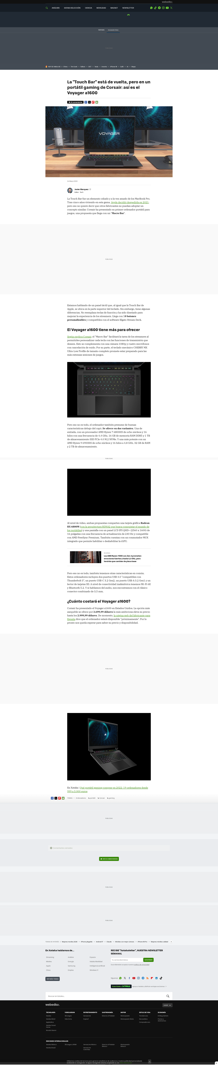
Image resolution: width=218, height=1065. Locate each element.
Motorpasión (125, 1016)
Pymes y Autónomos (162, 1020)
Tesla (96, 66)
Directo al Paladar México (108, 1045)
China (65, 66)
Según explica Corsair (79, 336)
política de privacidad (141, 964)
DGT (89, 66)
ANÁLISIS (55, 7)
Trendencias (143, 1016)
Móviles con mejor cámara (124, 942)
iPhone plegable (87, 942)
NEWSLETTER (128, 7)
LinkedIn (156, 977)
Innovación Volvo (113, 30)
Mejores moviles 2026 (70, 942)
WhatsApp (151, 7)
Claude (109, 942)
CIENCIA (88, 7)
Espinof (86, 1019)
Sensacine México (89, 1044)
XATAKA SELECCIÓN (72, 7)
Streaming (50, 957)
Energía (71, 961)
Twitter (171, 7)
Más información (126, 1063)
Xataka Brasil (50, 1048)
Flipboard (93, 102)
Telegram (159, 7)
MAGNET (114, 7)
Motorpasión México (125, 1045)
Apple (48, 966)
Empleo (71, 970)
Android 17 (99, 942)
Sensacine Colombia (87, 1048)
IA (127, 66)
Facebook (85, 102)
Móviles (49, 961)
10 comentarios (76, 102)
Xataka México (51, 1044)
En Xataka (107, 553)
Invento (104, 66)
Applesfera (50, 1022)
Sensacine (87, 1016)
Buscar (168, 996)
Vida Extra (68, 1019)
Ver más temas (52, 979)
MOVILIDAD (101, 7)
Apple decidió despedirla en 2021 (130, 202)
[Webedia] (167, 1)
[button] (82, 189)
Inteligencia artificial (97, 966)
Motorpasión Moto (127, 1019)
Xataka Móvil (50, 1019)
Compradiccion (144, 1022)
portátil (92, 798)
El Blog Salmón (163, 1016)
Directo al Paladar (108, 1016)
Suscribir (148, 960)
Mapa (133, 66)
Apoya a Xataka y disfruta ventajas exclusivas (148, 986)
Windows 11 (94, 970)
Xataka (48, 1016)
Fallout (83, 66)
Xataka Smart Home (51, 1026)
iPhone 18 (113, 66)
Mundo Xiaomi (51, 1030)
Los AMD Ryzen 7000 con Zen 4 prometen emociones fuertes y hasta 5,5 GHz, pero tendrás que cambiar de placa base (122, 558)
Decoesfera (143, 1019)
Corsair (102, 798)
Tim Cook (74, 66)
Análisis (71, 957)
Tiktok (155, 7)
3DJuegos (68, 1016)
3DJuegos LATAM (71, 1044)
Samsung (71, 966)
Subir (166, 1005)
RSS (147, 977)
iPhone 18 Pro (143, 942)
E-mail (96, 102)
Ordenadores (81, 798)
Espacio (93, 957)
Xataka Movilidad (96, 961)
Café (122, 66)
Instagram (163, 7)
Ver (110, 859)
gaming (112, 798)
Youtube (167, 7)
